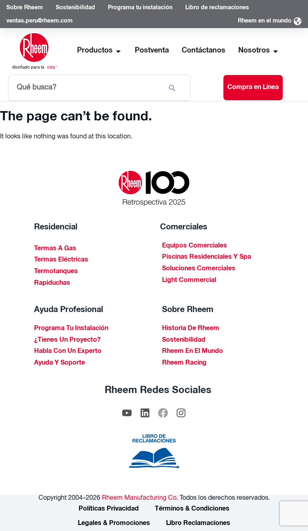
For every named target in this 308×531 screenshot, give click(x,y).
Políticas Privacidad (109, 509)
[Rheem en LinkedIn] (145, 413)
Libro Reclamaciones (198, 524)
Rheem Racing (184, 363)
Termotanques (56, 272)
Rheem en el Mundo (192, 352)
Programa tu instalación (71, 329)
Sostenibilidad (183, 340)
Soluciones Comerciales (198, 269)
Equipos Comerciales (194, 246)
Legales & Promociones (114, 524)
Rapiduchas (52, 283)
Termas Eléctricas (61, 260)
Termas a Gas (55, 249)
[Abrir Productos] (118, 51)
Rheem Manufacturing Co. (139, 498)
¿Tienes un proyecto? (67, 340)
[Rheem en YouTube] (127, 413)
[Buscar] (173, 88)
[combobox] (84, 88)
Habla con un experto (67, 352)
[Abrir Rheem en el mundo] (298, 21)
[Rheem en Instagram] (181, 413)
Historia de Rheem (190, 329)
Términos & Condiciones (192, 509)
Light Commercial (189, 281)
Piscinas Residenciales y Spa (206, 257)
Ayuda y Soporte (59, 363)
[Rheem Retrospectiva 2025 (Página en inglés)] (154, 188)
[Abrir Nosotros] (275, 51)
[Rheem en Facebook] (163, 413)
